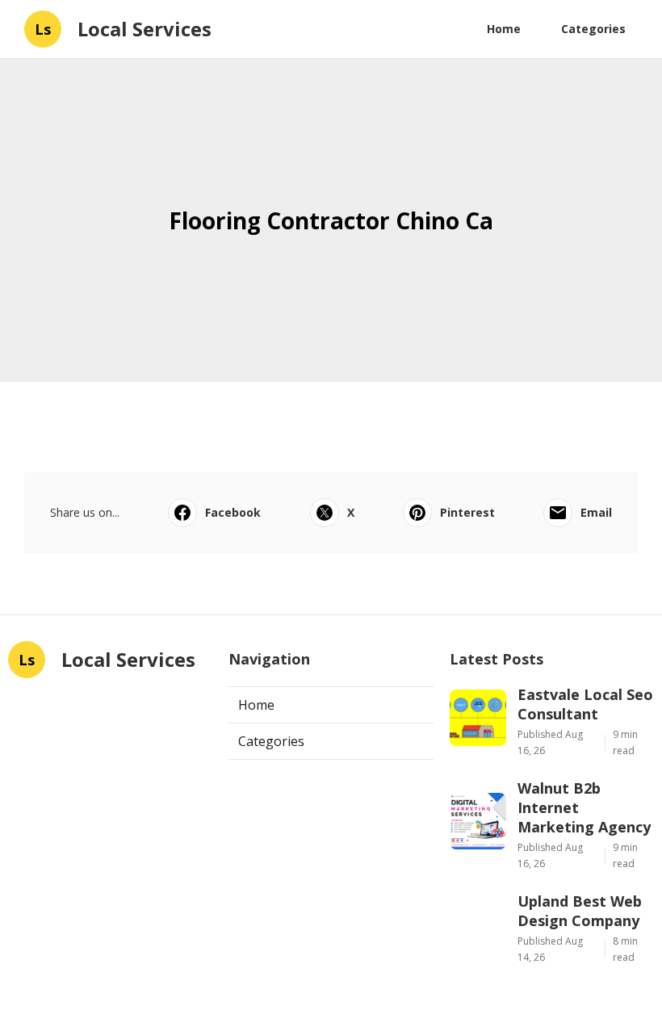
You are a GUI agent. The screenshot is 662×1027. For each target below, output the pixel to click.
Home (504, 28)
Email (596, 512)
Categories (593, 28)
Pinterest (467, 512)
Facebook (233, 512)
